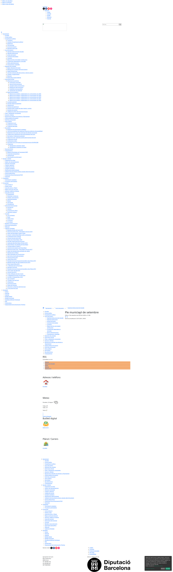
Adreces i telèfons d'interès (52, 517)
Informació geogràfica (50, 525)
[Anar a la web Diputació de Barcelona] (108, 565)
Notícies (47, 367)
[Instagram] (51, 8)
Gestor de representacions (52, 488)
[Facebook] (46, 8)
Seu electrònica (49, 352)
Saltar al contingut (7, 2)
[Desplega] (53, 308)
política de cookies (158, 566)
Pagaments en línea (50, 486)
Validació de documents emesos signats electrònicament (59, 498)
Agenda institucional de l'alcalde (76, 308)
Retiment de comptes (50, 336)
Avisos (46, 365)
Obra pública (48, 349)
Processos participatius (51, 507)
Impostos (47, 503)
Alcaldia (47, 311)
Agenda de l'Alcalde (50, 364)
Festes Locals (48, 512)
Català (48, 12)
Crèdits (91, 547)
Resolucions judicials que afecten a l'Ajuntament (57, 473)
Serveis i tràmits (47, 485)
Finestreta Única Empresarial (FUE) (54, 501)
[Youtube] (49, 8)
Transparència (48, 353)
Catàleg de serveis (49, 493)
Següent (49, 416)
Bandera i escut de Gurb (51, 524)
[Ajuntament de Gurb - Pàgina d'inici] (55, 27)
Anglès (48, 15)
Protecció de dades (94, 551)
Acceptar (168, 568)
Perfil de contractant (50, 347)
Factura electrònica (50, 499)
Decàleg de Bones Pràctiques (52, 540)
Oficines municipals (50, 490)
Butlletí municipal (49, 538)
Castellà (49, 14)
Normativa (47, 350)
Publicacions (48, 368)
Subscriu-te (46, 427)
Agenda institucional (52, 319)
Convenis (49, 324)
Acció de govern (60, 308)
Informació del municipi (51, 520)
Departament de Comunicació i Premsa (55, 545)
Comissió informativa (52, 323)
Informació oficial (49, 337)
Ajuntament (49, 308)
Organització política (50, 314)
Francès (49, 18)
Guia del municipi (49, 519)
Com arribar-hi (48, 511)
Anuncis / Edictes (49, 340)
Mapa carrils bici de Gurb (51, 516)
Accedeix (45, 386)
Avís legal (91, 552)
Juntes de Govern (51, 321)
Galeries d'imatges (49, 529)
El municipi (45, 509)
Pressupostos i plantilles (53, 334)
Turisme (47, 522)
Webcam (47, 527)
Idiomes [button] (47, 10)
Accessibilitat (92, 554)
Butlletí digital (48, 537)
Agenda (47, 362)
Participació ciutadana (50, 506)
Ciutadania (45, 504)
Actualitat (45, 530)
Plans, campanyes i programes (53, 339)
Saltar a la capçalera (7, 1)
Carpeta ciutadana (49, 494)
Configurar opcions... (150, 568)
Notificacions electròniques (52, 496)
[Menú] (1, 32)
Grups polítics (48, 313)
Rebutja (163, 568)
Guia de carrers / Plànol (51, 514)
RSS (46, 541)
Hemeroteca (48, 543)
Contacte (45, 6)
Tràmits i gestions (49, 491)
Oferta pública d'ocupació (51, 345)
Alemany (49, 17)
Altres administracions (53, 332)
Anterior (45, 416)
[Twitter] (44, 8)
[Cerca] (120, 24)
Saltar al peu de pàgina (8, 4)
